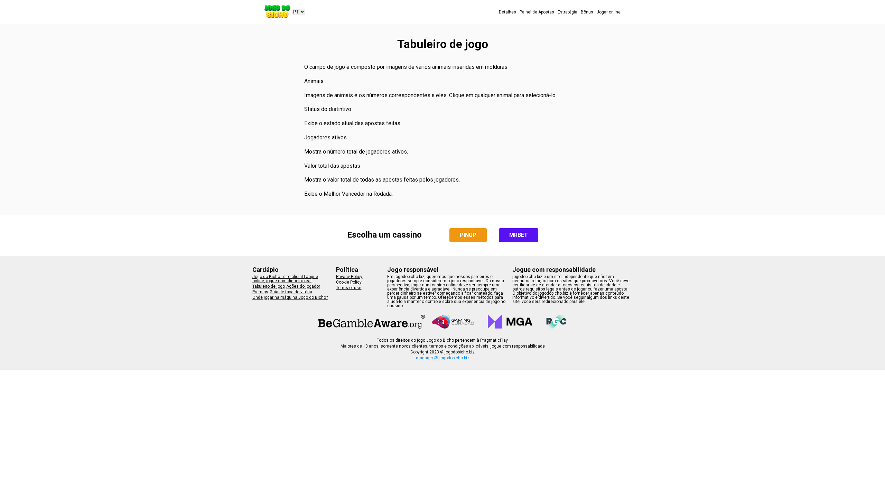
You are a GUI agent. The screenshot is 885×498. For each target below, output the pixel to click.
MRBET (518, 235)
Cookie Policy (349, 282)
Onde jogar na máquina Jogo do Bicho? (290, 297)
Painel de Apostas (537, 12)
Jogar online (609, 12)
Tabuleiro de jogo (268, 286)
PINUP (468, 235)
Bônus (587, 12)
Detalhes (507, 12)
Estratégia (567, 12)
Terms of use (348, 287)
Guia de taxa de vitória (291, 291)
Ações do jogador (303, 286)
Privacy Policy (349, 276)
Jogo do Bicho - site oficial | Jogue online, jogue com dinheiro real (285, 278)
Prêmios (260, 291)
